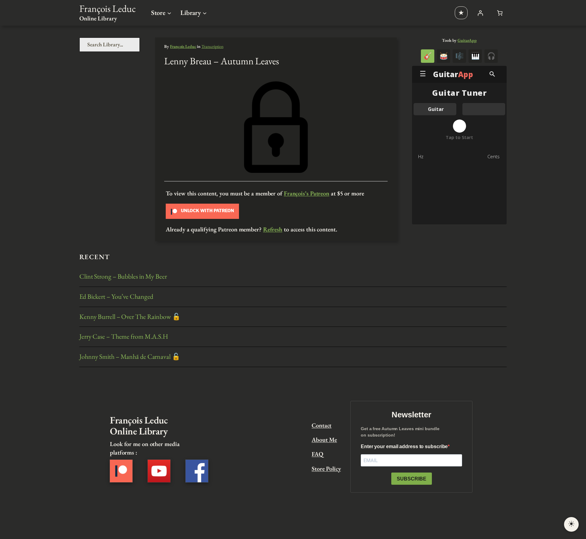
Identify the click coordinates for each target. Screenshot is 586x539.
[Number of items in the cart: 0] (500, 13)
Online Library (98, 18)
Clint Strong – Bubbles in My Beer (123, 276)
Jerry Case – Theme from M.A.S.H (123, 337)
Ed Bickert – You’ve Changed (116, 297)
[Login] (480, 13)
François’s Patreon (306, 193)
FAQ (317, 454)
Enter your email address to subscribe (404, 446)
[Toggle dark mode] (571, 524)
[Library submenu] (205, 13)
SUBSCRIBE (411, 478)
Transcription (212, 46)
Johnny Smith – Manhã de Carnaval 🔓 (129, 357)
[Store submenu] (169, 13)
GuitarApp (467, 40)
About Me (324, 440)
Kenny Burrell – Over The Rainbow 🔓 (129, 317)
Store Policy (326, 469)
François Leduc (107, 8)
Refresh (272, 229)
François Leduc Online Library (139, 425)
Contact (321, 425)
